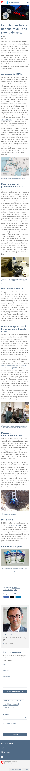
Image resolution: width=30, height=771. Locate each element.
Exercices (15, 707)
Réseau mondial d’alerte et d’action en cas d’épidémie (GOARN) (14, 367)
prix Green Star (14, 525)
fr (3, 38)
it (5, 38)
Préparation (13, 704)
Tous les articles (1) (9, 643)
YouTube (7, 752)
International (16, 587)
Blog (6, 757)
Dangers (6, 707)
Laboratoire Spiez (8, 589)
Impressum (25, 769)
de (2, 38)
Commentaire (6, 676)
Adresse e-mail (6, 670)
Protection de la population (18, 568)
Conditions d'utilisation (15, 769)
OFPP (4, 36)
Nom (4, 664)
